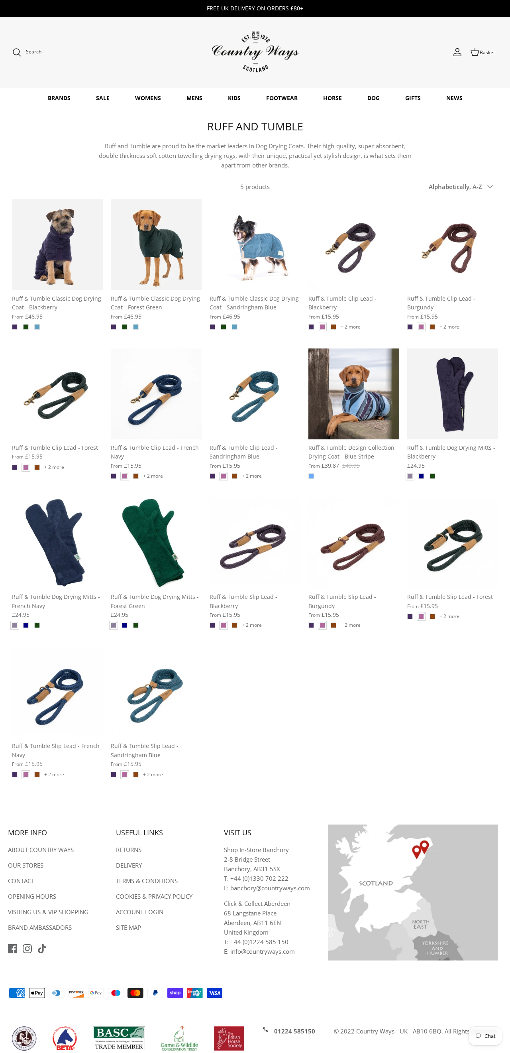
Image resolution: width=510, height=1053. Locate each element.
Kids (234, 98)
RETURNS (128, 850)
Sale (103, 98)
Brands (59, 98)
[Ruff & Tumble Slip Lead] (255, 543)
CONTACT (21, 881)
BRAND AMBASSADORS (40, 927)
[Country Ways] (255, 52)
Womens (148, 98)
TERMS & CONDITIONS (147, 881)
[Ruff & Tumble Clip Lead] (353, 244)
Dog (373, 98)
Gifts (413, 98)
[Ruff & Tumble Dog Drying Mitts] (452, 393)
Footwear (282, 98)
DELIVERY (129, 865)
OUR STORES (25, 865)
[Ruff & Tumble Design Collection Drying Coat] (353, 393)
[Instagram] (27, 948)
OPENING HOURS (32, 896)
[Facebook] (12, 948)
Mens (194, 98)
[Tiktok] (42, 948)
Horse (332, 98)
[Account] (457, 52)
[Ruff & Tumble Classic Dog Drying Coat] (57, 244)
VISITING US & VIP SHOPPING (48, 912)
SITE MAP (128, 927)
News (454, 98)
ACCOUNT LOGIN (139, 912)
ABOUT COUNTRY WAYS (41, 850)
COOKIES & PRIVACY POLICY (154, 896)
